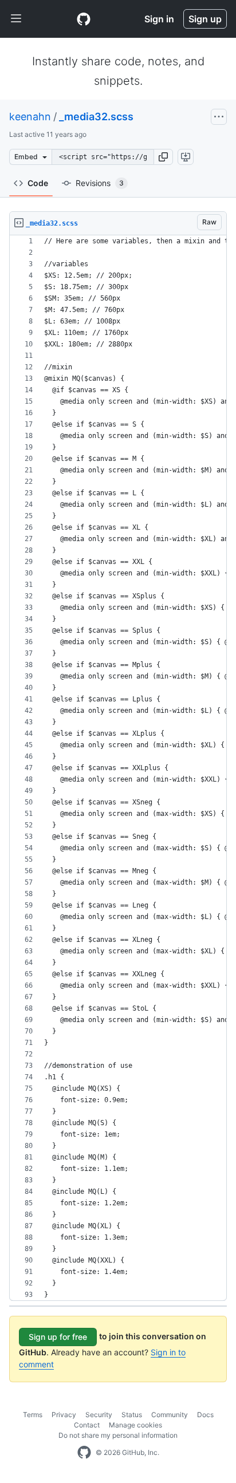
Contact (87, 1425)
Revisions (100, 183)
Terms (32, 1414)
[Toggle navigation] (16, 18)
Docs (205, 1414)
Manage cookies (135, 1425)
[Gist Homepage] (84, 19)
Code (37, 183)
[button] (163, 157)
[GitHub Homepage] (84, 1452)
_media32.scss (96, 117)
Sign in (159, 19)
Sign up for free (58, 1337)
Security (98, 1414)
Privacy (64, 1414)
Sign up (205, 19)
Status (131, 1414)
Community (169, 1414)
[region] (118, 768)
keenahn (30, 117)
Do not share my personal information (118, 1435)
